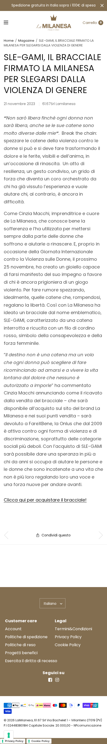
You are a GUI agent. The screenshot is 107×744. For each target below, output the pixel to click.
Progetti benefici (21, 653)
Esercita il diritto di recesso (31, 661)
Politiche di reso (20, 645)
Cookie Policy (68, 645)
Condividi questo (56, 535)
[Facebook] (50, 680)
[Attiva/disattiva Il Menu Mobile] (9, 22)
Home (9, 40)
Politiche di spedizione (26, 637)
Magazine (26, 40)
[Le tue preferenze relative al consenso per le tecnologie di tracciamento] (8, 735)
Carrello (90, 22)
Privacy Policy (68, 637)
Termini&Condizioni (73, 629)
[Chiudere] (102, 5)
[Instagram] (57, 680)
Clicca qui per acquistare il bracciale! (45, 500)
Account (13, 629)
